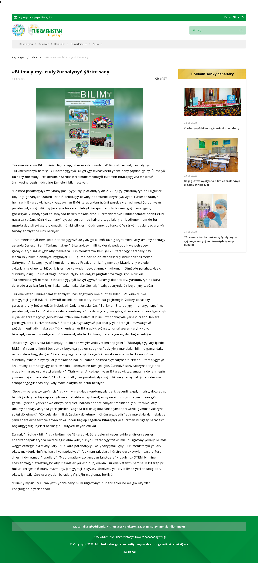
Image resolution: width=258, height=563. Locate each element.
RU (234, 17)
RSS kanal (129, 552)
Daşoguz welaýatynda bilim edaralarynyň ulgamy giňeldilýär (212, 183)
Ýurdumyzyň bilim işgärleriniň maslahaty (211, 128)
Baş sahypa (26, 44)
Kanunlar (59, 44)
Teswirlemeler (79, 44)
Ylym (34, 57)
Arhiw (96, 44)
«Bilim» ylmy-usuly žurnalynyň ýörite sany (66, 57)
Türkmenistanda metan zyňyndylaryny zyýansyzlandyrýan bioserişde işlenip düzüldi (210, 241)
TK (243, 17)
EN (225, 17)
